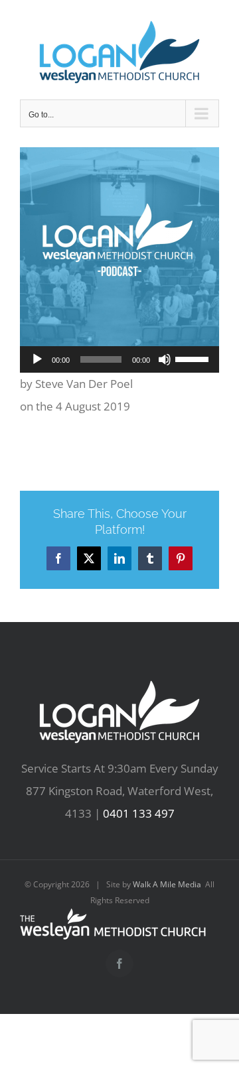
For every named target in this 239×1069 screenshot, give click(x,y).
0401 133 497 (139, 813)
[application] (119, 359)
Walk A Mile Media (167, 884)
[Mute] (164, 359)
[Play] (37, 359)
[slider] (193, 358)
